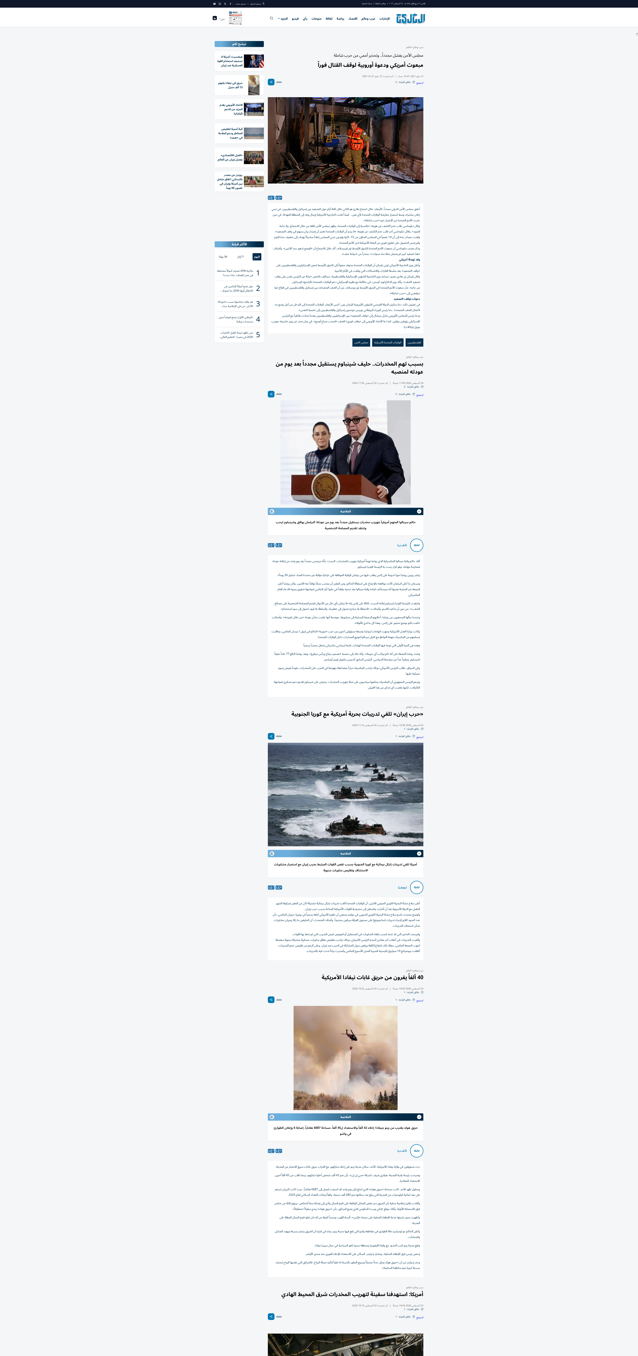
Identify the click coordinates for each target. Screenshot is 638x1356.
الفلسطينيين (414, 342)
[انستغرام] (220, 4)
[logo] (411, 19)
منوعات (316, 18)
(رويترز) (402, 887)
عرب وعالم (368, 18)
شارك (279, 82)
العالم (408, 47)
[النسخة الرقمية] (236, 19)
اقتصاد (352, 18)
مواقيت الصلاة (380, 3)
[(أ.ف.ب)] (416, 545)
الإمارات (384, 18)
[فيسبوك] (230, 4)
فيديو (295, 18)
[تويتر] (225, 4)
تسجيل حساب (240, 4)
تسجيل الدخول (255, 4)
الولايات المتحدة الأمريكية (387, 342)
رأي (305, 18)
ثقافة (329, 18)
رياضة (340, 18)
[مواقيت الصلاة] (215, 19)
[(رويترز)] (416, 887)
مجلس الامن (361, 342)
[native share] (271, 82)
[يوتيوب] (214, 4)
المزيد (284, 18)
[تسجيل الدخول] (263, 4)
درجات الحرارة (367, 3)
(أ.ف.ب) (402, 545)
